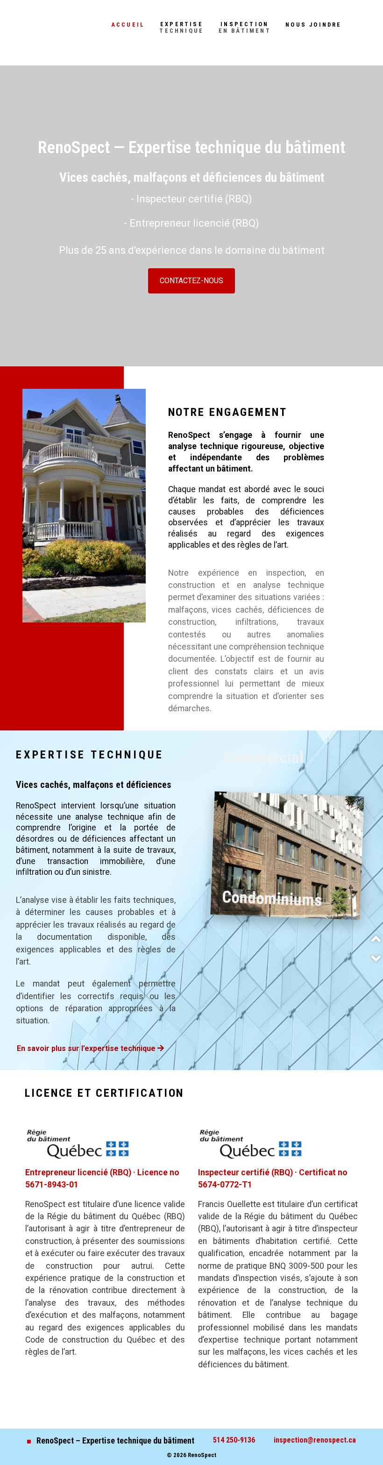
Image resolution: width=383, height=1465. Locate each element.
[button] (376, 939)
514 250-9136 (234, 1440)
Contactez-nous (191, 280)
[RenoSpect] (38, 27)
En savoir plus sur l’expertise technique (87, 1048)
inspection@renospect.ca (315, 1440)
